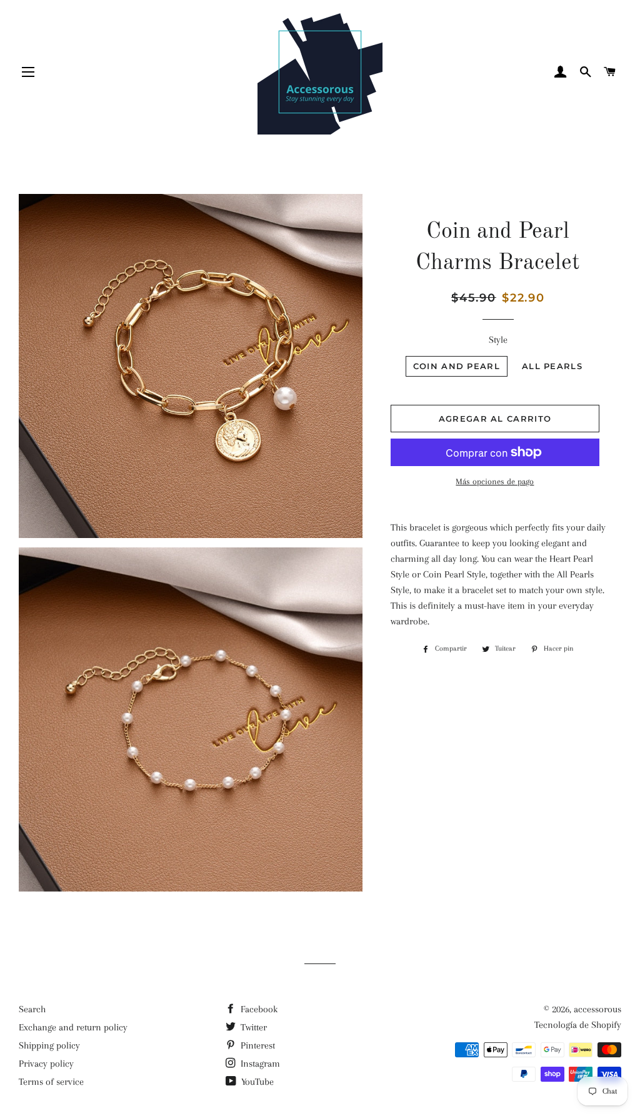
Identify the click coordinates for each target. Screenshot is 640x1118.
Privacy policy (46, 1063)
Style (498, 339)
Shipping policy (49, 1045)
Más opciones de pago (495, 481)
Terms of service (51, 1081)
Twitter (252, 1027)
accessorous (597, 1009)
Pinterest (256, 1045)
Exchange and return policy (73, 1027)
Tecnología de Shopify (577, 1024)
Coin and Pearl (456, 366)
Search (32, 1009)
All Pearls (552, 366)
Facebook (258, 1009)
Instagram (259, 1063)
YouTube (256, 1081)
